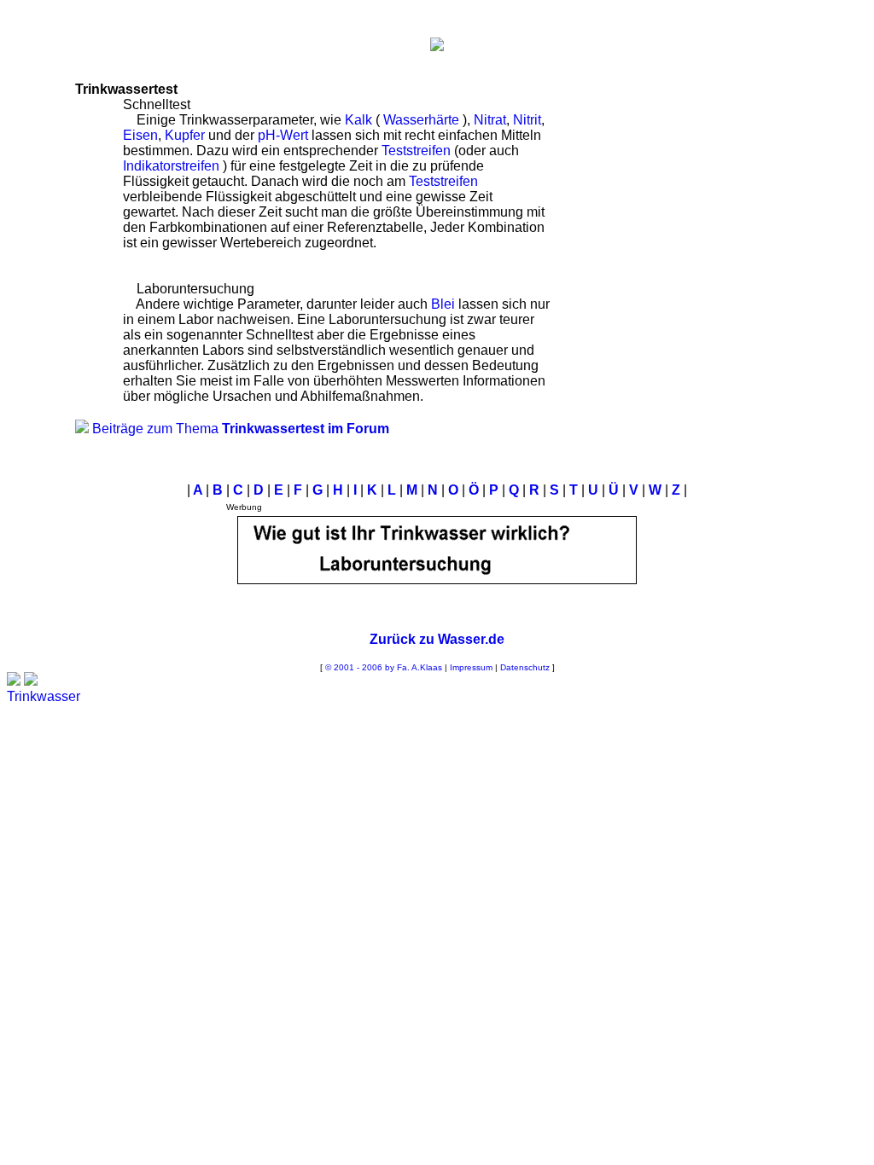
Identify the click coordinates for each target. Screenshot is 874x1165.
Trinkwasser (43, 696)
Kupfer (185, 135)
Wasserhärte (421, 120)
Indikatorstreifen (171, 166)
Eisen (140, 135)
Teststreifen (416, 150)
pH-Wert (283, 135)
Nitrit (527, 120)
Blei (443, 304)
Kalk (358, 120)
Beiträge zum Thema (240, 428)
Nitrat (490, 120)
